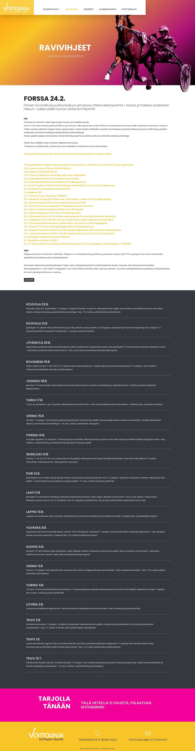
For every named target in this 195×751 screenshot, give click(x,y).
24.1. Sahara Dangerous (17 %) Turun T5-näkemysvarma (52, 213)
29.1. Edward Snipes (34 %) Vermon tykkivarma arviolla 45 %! (55, 202)
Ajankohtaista (107, 9)
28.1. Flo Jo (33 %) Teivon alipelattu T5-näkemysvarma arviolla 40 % (58, 206)
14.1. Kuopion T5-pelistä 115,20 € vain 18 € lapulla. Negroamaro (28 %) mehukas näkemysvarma (72, 230)
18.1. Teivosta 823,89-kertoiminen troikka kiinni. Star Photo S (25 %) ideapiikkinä (65, 223)
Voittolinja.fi (129, 9)
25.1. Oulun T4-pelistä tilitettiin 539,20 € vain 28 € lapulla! (53, 209)
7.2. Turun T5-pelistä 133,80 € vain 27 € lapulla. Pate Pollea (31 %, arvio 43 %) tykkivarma (69, 185)
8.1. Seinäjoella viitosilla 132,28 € (41, 240)
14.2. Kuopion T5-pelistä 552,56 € (40, 171)
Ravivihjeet (72, 9)
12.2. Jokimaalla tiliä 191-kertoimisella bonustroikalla (51, 178)
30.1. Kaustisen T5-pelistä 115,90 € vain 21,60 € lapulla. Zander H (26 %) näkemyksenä (67, 199)
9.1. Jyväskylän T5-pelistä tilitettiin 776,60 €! (47, 237)
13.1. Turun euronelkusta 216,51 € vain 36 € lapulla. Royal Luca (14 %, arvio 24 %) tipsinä (69, 233)
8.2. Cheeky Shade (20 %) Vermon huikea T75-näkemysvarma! (55, 182)
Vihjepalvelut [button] (51, 9)
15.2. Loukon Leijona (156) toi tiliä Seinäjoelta (47, 168)
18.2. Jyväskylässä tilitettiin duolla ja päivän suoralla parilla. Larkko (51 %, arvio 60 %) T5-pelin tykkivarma (78, 164)
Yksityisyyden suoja (107, 748)
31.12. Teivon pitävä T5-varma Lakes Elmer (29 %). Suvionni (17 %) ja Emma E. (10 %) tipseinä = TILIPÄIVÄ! (77, 243)
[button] (97, 676)
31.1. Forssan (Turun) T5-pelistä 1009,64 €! (45, 195)
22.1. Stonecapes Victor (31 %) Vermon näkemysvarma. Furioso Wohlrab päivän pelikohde (70, 216)
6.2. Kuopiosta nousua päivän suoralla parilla (47, 189)
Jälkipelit (88, 9)
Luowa (96, 748)
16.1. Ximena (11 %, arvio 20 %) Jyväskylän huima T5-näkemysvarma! (59, 226)
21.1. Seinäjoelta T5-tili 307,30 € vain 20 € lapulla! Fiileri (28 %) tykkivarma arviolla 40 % (68, 219)
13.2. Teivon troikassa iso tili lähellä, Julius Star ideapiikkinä (55, 175)
